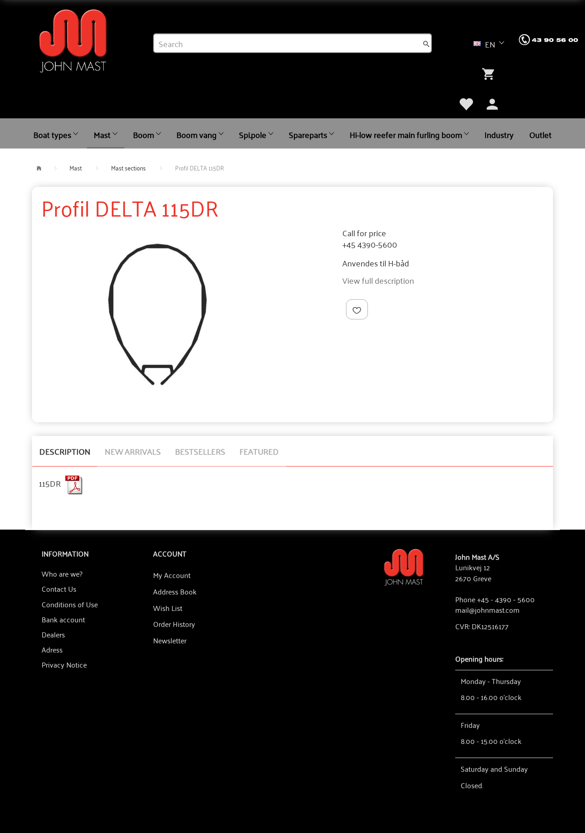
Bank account (63, 619)
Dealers (53, 634)
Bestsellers (200, 451)
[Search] (426, 43)
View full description (378, 280)
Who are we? (62, 573)
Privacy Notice (64, 664)
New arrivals (133, 451)
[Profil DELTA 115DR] (157, 314)
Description (64, 451)
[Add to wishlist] (357, 309)
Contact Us (59, 588)
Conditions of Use (70, 604)
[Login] (492, 103)
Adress (52, 649)
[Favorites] (466, 103)
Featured (259, 451)
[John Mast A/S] (403, 566)
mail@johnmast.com (487, 609)
